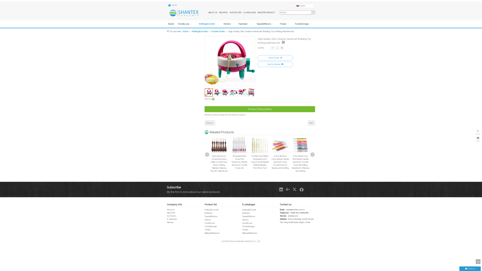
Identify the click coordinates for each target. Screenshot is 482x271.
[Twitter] (295, 189)
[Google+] (288, 189)
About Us (170, 210)
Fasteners (208, 213)
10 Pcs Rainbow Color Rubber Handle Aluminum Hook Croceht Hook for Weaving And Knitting (260, 162)
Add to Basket (274, 64)
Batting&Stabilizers (212, 233)
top (478, 261)
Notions (208, 220)
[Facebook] (301, 189)
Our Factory (171, 216)
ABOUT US (212, 13)
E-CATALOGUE (250, 13)
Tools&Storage (211, 226)
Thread (207, 230)
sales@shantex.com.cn (295, 210)
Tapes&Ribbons (211, 216)
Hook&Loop (210, 223)
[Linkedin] (281, 189)
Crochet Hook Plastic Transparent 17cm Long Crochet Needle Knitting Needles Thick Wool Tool (239, 162)
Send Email (273, 58)
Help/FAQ (171, 213)
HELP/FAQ (223, 13)
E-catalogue (172, 219)
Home (174, 5)
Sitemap (170, 222)
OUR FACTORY (235, 13)
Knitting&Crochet (211, 210)
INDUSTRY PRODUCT (266, 13)
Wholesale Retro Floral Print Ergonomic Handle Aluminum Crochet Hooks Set (219, 162)
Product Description (260, 109)
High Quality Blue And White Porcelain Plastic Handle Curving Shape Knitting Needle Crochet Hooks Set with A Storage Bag (300, 165)
